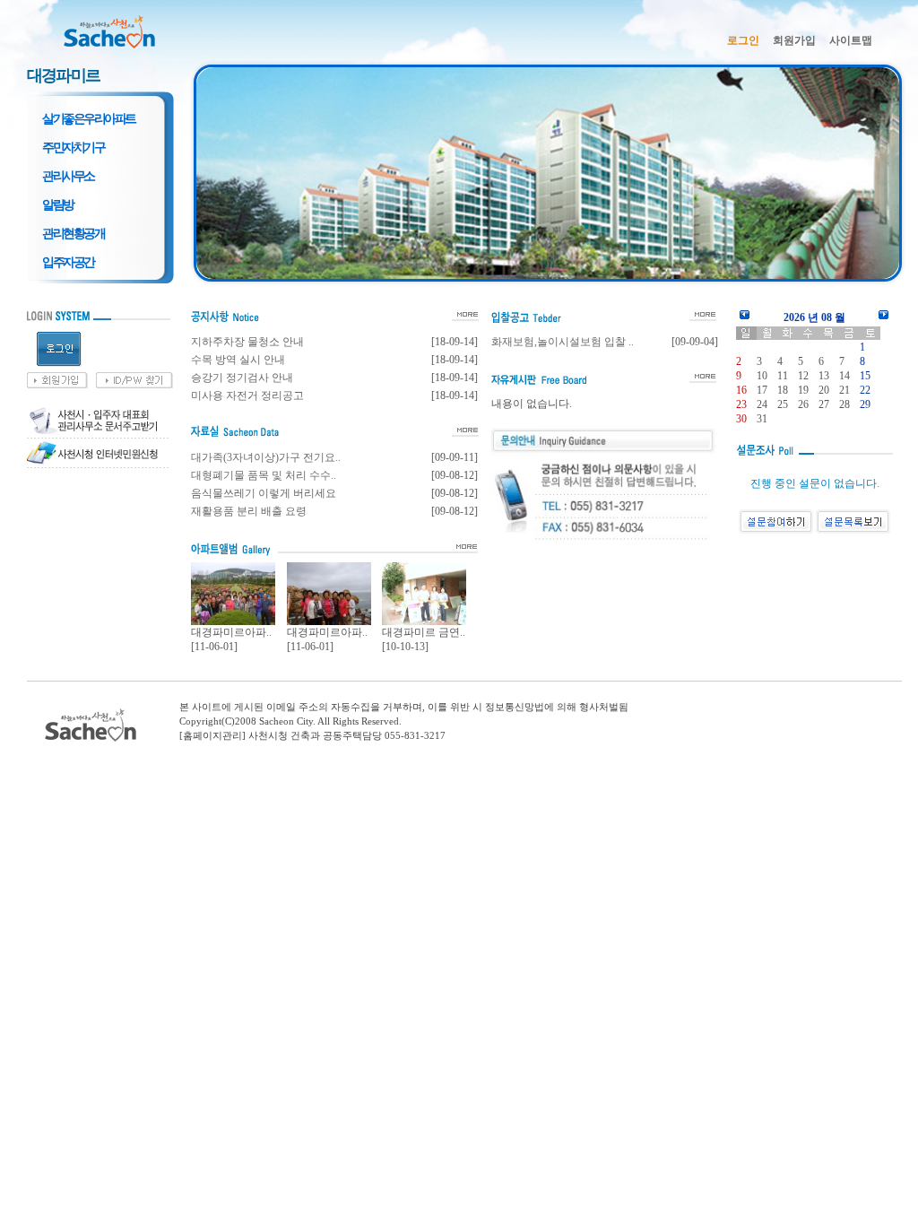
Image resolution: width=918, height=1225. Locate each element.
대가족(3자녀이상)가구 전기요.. (266, 457)
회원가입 (794, 40)
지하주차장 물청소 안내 (247, 341)
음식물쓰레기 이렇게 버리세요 (263, 493)
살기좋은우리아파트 (88, 118)
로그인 (743, 40)
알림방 (58, 204)
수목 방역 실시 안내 (238, 359)
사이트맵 (850, 40)
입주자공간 (68, 262)
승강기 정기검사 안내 (242, 377)
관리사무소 (68, 176)
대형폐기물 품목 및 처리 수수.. (263, 475)
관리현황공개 (73, 233)
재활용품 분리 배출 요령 (249, 511)
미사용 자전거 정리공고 (247, 395)
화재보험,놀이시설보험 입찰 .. (562, 341)
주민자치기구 (73, 147)
